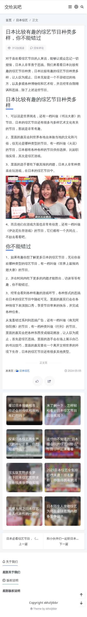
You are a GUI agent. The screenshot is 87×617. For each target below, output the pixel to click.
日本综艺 (22, 20)
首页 (9, 20)
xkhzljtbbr (51, 608)
